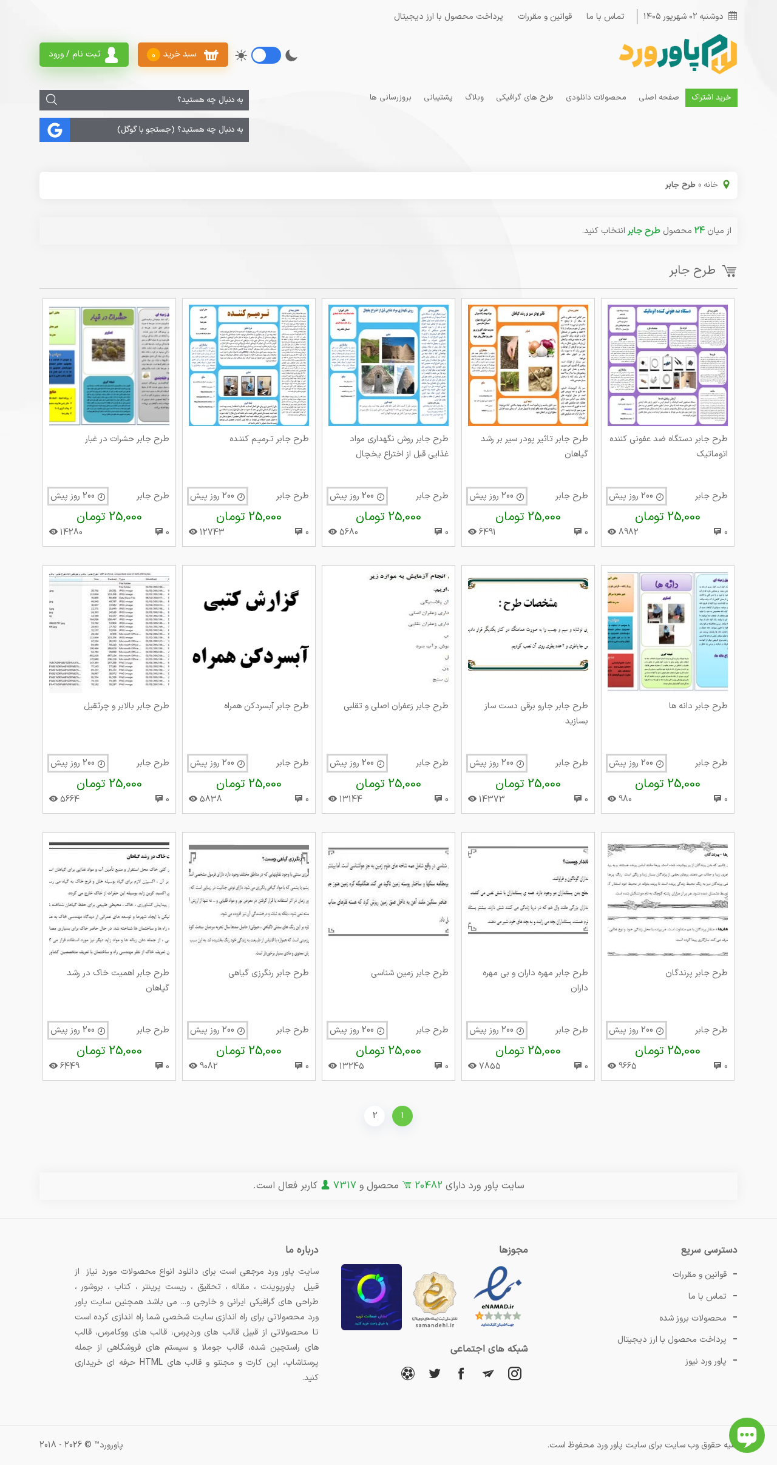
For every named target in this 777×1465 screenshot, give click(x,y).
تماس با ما (605, 16)
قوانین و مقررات (545, 16)
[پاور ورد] (677, 73)
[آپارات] (408, 1373)
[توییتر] (434, 1373)
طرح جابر (711, 496)
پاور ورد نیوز (706, 1361)
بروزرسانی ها (391, 98)
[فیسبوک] (461, 1373)
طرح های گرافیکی (525, 98)
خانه (711, 185)
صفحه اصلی (659, 98)
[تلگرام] (488, 1373)
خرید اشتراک (711, 98)
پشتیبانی (438, 98)
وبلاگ (474, 98)
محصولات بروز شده (693, 1318)
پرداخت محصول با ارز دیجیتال (448, 16)
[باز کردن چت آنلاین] (747, 1435)
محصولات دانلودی (596, 98)
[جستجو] (51, 100)
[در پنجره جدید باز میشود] (497, 1328)
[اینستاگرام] (514, 1373)
